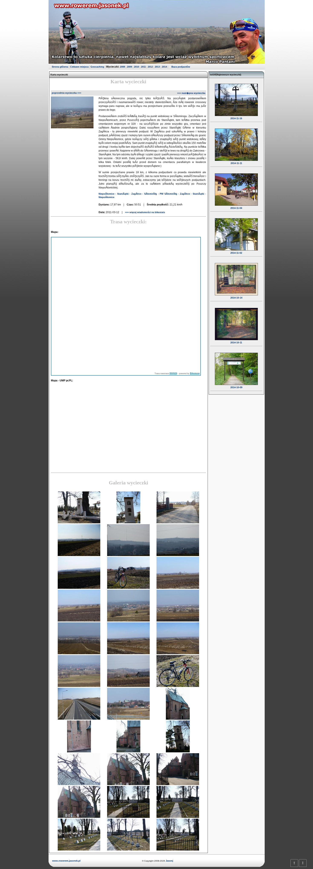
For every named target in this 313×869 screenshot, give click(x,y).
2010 (136, 66)
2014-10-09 (236, 387)
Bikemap (195, 373)
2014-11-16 (236, 118)
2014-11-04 (236, 208)
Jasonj (169, 860)
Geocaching (97, 66)
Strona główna (60, 66)
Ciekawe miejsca (79, 66)
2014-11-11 (236, 163)
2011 (143, 66)
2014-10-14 (236, 297)
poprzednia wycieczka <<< (66, 93)
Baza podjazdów (180, 66)
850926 (173, 373)
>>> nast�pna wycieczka (191, 93)
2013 (157, 66)
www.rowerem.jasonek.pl (66, 860)
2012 (150, 66)
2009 (129, 66)
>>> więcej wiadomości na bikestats (144, 212)
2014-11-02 (236, 253)
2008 (122, 66)
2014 (164, 66)
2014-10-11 (236, 342)
